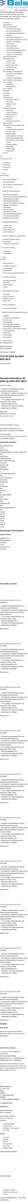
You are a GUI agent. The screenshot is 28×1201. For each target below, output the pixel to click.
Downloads (6, 91)
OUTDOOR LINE (11, 67)
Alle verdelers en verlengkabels (13, 71)
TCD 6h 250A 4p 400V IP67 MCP (10, 904)
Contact (5, 153)
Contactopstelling (11, 144)
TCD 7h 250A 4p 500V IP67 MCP (10, 948)
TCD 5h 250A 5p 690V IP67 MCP (10, 731)
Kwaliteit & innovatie (9, 108)
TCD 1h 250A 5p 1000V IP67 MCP (11, 600)
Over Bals (6, 93)
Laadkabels (9, 84)
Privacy (5, 1194)
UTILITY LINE (10, 63)
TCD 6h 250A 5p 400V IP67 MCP (10, 644)
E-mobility (6, 1130)
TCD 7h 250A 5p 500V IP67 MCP (10, 687)
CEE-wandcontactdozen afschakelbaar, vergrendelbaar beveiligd (15, 33)
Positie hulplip (10, 148)
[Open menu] (1, 156)
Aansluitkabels (10, 86)
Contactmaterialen (8, 1124)
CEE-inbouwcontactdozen (14, 37)
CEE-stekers (10, 44)
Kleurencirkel (10, 151)
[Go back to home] (14, 8)
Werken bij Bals (11, 104)
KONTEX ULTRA (11, 114)
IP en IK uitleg (10, 131)
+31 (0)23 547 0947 (6, 1051)
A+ (8, 1088)
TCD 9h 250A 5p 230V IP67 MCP (10, 774)
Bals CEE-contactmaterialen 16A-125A (12, 1064)
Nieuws (8, 106)
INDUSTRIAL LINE (12, 65)
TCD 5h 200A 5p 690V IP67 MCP (10, 991)
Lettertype (4, 1099)
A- (1, 1088)
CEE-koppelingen (11, 46)
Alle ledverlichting (8, 59)
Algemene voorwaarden (10, 1192)
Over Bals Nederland (12, 99)
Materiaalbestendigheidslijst (14, 138)
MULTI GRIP (10, 117)
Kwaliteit (5, 1139)
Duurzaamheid (7, 119)
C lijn (20, 1066)
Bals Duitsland (7, 123)
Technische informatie (7, 436)
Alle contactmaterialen (10, 27)
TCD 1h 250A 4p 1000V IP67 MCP (11, 861)
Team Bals (9, 102)
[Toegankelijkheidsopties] (0, 1082)
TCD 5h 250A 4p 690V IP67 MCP (10, 817)
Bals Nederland (8, 97)
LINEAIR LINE (10, 61)
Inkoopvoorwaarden (9, 1190)
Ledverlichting (7, 1126)
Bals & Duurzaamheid (13, 121)
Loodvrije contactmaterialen (14, 129)
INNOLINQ (9, 110)
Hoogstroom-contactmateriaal (9, 1066)
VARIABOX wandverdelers (14, 74)
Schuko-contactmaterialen (14, 52)
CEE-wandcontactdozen (13, 29)
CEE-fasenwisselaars (13, 48)
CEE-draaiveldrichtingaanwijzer (16, 50)
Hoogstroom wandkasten (14, 78)
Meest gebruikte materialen (14, 136)
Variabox (9, 127)
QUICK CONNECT (12, 112)
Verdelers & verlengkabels (11, 1128)
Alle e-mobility (7, 82)
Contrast (4, 1095)
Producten (6, 22)
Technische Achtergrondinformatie (13, 125)
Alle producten (7, 24)
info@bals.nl (16, 1051)
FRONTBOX (10, 76)
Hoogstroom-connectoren (14, 54)
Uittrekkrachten (11, 134)
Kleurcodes (9, 146)
